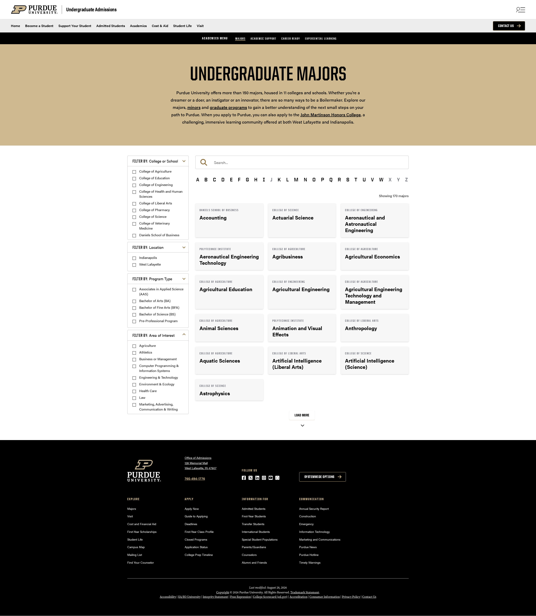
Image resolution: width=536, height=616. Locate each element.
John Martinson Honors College (330, 114)
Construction (307, 516)
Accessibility (168, 597)
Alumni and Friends (254, 562)
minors (194, 107)
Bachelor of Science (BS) (157, 314)
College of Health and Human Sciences (161, 194)
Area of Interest (154, 335)
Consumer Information (324, 597)
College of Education (154, 178)
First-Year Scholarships (142, 531)
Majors (240, 38)
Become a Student (39, 25)
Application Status (196, 547)
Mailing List (134, 555)
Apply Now (192, 508)
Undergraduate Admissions (91, 9)
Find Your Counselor (140, 562)
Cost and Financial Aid (141, 524)
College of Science (152, 216)
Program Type (152, 278)
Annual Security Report (314, 508)
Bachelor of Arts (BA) (154, 300)
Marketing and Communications (319, 539)
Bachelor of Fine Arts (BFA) (159, 307)
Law (142, 397)
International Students (256, 531)
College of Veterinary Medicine (154, 226)
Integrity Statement (215, 597)
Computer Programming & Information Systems (159, 368)
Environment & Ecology (156, 384)
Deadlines (191, 524)
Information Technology (314, 531)
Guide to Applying (196, 516)
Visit (200, 25)
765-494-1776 (195, 478)
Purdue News (308, 547)
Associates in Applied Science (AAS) (161, 291)
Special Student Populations (260, 539)
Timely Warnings (310, 562)
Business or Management (158, 358)
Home (15, 25)
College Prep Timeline (199, 555)
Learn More (229, 220)
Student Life (182, 25)
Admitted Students (110, 25)
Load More (302, 415)
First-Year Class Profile (199, 531)
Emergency (306, 524)
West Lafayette (150, 264)
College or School (155, 161)
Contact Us (506, 26)
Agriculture (147, 345)
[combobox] (302, 162)
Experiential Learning (321, 38)
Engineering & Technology (158, 377)
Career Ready (290, 38)
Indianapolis (148, 257)
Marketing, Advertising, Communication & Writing (158, 407)
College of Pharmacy (154, 209)
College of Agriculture (155, 171)
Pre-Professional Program (158, 320)
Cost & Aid (160, 25)
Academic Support (263, 38)
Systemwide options (319, 477)
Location (148, 247)
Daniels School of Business (159, 234)
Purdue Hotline (308, 555)
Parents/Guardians (254, 547)
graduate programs (228, 107)
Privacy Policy (351, 597)
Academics (138, 25)
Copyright (222, 592)
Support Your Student (74, 25)
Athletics (145, 352)
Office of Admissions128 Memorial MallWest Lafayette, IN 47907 (200, 463)
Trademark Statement (304, 592)
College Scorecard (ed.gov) (270, 597)
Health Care (148, 390)
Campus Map (136, 547)
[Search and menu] (520, 10)
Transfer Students (253, 524)
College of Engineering (156, 184)
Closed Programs (196, 539)
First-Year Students (254, 516)
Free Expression (240, 597)
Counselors (249, 555)
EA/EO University (189, 597)
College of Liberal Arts (155, 203)
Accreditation (298, 597)
